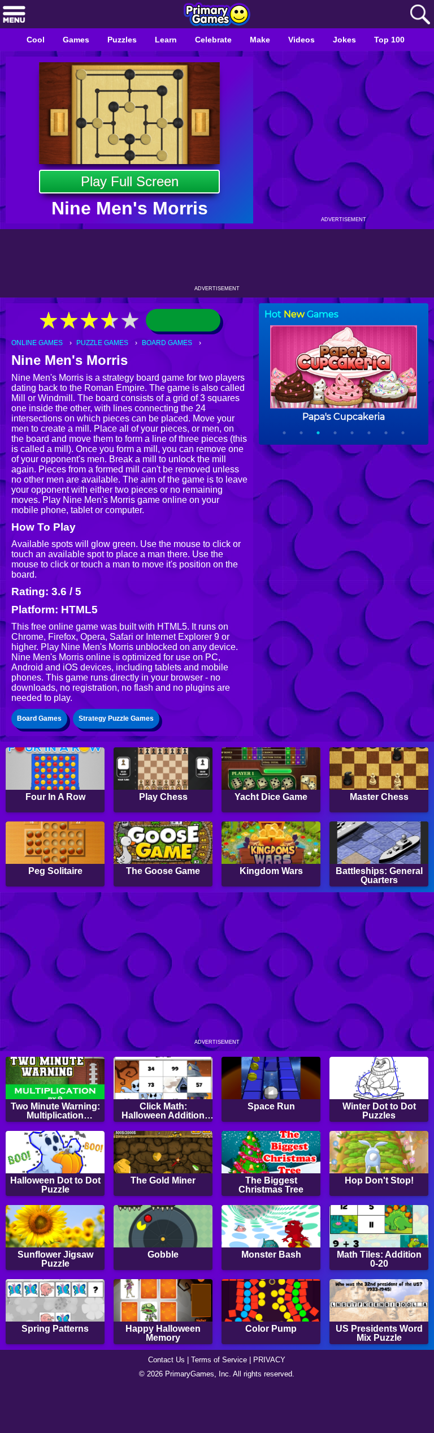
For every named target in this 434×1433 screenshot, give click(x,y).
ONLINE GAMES (38, 343)
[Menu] (14, 15)
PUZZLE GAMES (106, 343)
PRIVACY (274, 1402)
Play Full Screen (130, 181)
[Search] (420, 15)
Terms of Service (220, 1402)
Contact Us (163, 1402)
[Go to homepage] (217, 15)
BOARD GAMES (174, 343)
